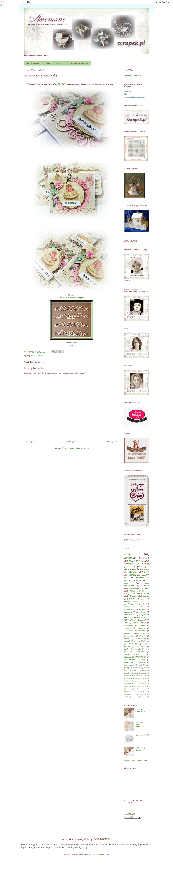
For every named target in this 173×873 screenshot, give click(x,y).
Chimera (128, 563)
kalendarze (142, 683)
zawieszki (128, 654)
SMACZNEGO (140, 657)
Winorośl (142, 620)
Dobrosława (129, 615)
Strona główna (32, 63)
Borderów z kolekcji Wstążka (71, 298)
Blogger (105, 854)
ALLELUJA (129, 604)
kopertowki (128, 662)
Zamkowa (127, 681)
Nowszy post (31, 441)
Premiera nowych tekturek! (139, 724)
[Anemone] (125, 94)
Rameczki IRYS (142, 735)
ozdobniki (127, 694)
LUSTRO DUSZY (137, 599)
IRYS (146, 572)
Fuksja (127, 593)
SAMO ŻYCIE (133, 644)
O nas (47, 63)
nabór (140, 665)
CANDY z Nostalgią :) (140, 710)
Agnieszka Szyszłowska (134, 631)
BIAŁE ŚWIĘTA (137, 561)
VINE (147, 588)
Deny (144, 670)
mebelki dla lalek (141, 689)
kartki (33, 355)
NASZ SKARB (137, 591)
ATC (138, 654)
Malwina (127, 657)
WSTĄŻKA (61, 84)
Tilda (147, 675)
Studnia (146, 644)
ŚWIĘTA (146, 633)
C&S (125, 670)
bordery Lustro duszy (137, 647)
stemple (127, 641)
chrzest (127, 601)
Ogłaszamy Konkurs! (140, 749)
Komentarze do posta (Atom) (77, 448)
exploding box (129, 683)
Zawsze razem (140, 681)
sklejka (126, 697)
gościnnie (140, 578)
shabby (142, 625)
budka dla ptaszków (132, 649)
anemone (130, 557)
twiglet (137, 566)
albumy (127, 583)
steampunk (135, 697)
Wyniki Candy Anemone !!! (135, 761)
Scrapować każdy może (78, 63)
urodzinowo (141, 612)
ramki (126, 607)
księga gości (129, 665)
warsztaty (128, 628)
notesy (132, 575)
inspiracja (142, 639)
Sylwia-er (134, 572)
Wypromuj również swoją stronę (134, 97)
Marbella (137, 641)
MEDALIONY (129, 609)
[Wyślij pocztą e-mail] (52, 351)
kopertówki (142, 662)
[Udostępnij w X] (57, 351)
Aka (145, 667)
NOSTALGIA (134, 588)
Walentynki (130, 678)
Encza (136, 673)
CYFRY (134, 670)
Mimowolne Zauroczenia (136, 569)
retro (147, 665)
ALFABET (131, 636)
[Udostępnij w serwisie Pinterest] (63, 351)
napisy (136, 633)
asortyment (128, 625)
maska (129, 689)
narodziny (141, 691)
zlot (125, 622)
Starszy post (112, 441)
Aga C (142, 628)
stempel (144, 697)
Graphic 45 (144, 615)
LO (145, 654)
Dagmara (142, 636)
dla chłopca (129, 660)
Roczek (146, 641)
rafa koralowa (141, 694)
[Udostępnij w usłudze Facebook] (60, 351)
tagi (141, 601)
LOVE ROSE (143, 593)
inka (143, 660)
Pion (141, 675)
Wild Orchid (142, 678)
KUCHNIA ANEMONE (137, 617)
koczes (127, 633)
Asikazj (145, 563)
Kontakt (59, 63)
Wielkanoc (133, 596)
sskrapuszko (140, 652)
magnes (146, 686)
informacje (144, 585)
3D (142, 607)
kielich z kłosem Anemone (132, 686)
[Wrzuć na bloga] (55, 351)
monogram (127, 691)
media (142, 604)
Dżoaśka (127, 673)
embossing (128, 639)
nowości (127, 580)
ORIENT (144, 673)
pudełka (146, 596)
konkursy (128, 612)
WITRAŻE (128, 620)
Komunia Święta (139, 623)
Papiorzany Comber (131, 675)
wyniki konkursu (133, 668)
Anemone (127, 91)
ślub (147, 558)
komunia (142, 609)
